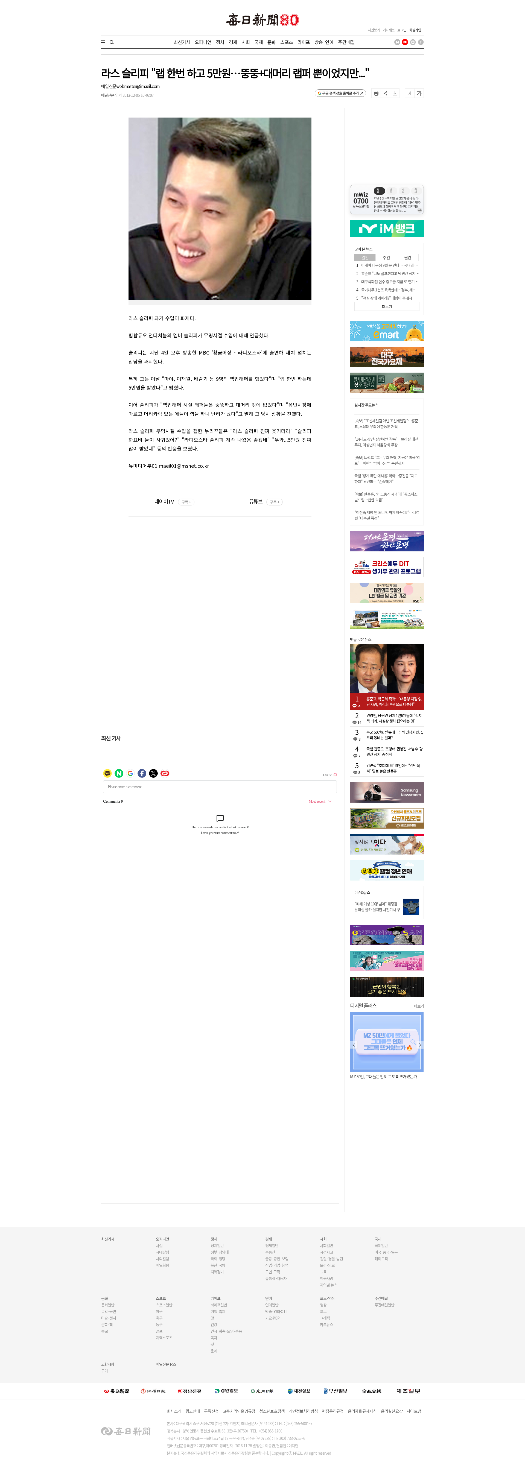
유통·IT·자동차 (276, 1278)
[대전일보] (299, 1391)
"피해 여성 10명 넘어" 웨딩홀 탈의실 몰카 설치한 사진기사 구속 (377, 909)
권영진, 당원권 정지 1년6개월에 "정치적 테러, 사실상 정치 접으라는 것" (394, 718)
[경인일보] (226, 1390)
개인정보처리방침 (303, 1411)
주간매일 (346, 42)
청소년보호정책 (272, 1411)
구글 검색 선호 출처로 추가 (340, 93)
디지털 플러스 (363, 1005)
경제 (233, 42)
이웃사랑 (326, 1278)
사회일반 (326, 1245)
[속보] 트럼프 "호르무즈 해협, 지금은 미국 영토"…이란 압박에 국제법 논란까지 (386, 460)
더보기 (419, 1006)
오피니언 (203, 42)
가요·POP (272, 1318)
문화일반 (107, 1305)
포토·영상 (327, 1298)
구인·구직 (272, 1272)
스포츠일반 (164, 1305)
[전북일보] (371, 1390)
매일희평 (162, 1265)
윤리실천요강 (392, 1411)
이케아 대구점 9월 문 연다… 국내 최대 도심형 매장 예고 (402, 265)
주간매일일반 (384, 1305)
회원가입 (415, 30)
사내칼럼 (162, 1252)
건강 (214, 1324)
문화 (271, 42)
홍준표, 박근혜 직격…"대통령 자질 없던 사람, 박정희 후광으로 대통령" (393, 701)
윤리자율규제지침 (362, 1411)
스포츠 (286, 42)
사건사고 (326, 1252)
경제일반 (271, 1245)
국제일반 (381, 1245)
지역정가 (217, 1272)
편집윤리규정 (333, 1411)
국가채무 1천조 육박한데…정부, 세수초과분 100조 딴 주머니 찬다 (409, 290)
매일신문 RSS (166, 1364)
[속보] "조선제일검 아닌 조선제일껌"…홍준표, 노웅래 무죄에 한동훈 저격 (386, 423)
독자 (214, 1338)
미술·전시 (108, 1318)
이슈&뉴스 (362, 892)
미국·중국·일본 (386, 1252)
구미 (104, 1371)
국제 (259, 42)
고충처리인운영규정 (239, 1411)
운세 (214, 1351)
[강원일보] (153, 1391)
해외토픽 (381, 1259)
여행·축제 (218, 1311)
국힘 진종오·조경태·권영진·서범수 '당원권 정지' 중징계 (394, 751)
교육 (323, 1272)
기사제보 (389, 30)
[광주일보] (262, 1390)
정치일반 (217, 1245)
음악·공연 (108, 1311)
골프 (159, 1331)
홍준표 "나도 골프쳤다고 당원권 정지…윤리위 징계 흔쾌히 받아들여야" (413, 273)
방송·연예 (324, 42)
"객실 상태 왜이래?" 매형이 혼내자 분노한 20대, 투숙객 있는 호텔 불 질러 (414, 298)
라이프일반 (219, 1305)
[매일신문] (116, 1391)
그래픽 (325, 1318)
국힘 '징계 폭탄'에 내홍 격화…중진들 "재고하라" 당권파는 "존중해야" (386, 478)
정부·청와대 (220, 1252)
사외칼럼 (162, 1259)
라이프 (304, 42)
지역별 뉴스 (328, 1285)
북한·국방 (218, 1265)
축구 (159, 1318)
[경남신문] (189, 1390)
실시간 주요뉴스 (366, 405)
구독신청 (211, 1411)
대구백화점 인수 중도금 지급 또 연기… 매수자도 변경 (400, 281)
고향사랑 (107, 1364)
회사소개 (174, 1411)
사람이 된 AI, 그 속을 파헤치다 (373, 1076)
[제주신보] (408, 1390)
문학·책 (107, 1324)
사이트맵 (414, 1411)
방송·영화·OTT (276, 1311)
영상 (323, 1305)
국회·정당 (218, 1259)
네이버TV (172, 501)
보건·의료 (327, 1265)
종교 (104, 1331)
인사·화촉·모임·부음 (226, 1331)
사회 (246, 42)
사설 (159, 1245)
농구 (159, 1324)
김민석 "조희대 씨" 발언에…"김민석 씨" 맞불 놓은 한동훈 (393, 768)
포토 (323, 1311)
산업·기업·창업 (276, 1265)
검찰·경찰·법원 (331, 1259)
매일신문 (108, 86)
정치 (220, 42)
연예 (268, 1298)
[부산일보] (335, 1391)
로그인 (401, 30)
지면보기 (374, 30)
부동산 (270, 1252)
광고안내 (192, 1411)
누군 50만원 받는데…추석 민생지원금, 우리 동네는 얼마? (394, 734)
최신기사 (182, 42)
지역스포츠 (164, 1338)
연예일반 (271, 1305)
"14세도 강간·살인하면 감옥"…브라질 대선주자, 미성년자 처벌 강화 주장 (386, 442)
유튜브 (264, 501)
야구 (159, 1311)
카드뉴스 (326, 1324)
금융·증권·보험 (276, 1259)
